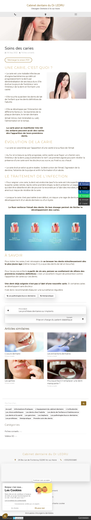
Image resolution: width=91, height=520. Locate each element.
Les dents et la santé (14, 415)
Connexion (83, 518)
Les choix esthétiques (14, 412)
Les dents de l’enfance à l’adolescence (63, 412)
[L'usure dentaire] (24, 342)
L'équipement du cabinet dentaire (49, 409)
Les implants (43, 415)
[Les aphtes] (24, 369)
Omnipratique (25, 418)
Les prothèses (11, 418)
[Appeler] (15, 14)
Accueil (9, 409)
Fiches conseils (11, 431)
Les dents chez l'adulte (35, 412)
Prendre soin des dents (43, 418)
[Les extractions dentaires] (66, 342)
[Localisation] (45, 14)
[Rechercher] (83, 403)
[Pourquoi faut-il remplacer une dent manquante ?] (66, 369)
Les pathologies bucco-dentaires (64, 415)
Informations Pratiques (23, 409)
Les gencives (30, 415)
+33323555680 (70, 460)
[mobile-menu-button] (76, 14)
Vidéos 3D (9, 436)
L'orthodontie (71, 409)
